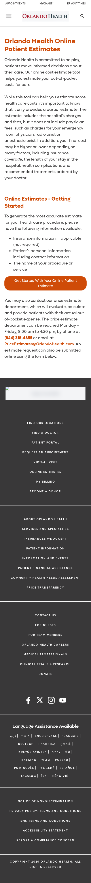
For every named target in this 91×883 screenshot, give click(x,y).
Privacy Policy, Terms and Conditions (45, 811)
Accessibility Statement (45, 830)
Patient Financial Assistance (45, 568)
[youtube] (62, 701)
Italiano (29, 760)
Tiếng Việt (60, 776)
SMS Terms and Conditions (45, 821)
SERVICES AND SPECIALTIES (45, 529)
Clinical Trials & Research (45, 664)
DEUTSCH (26, 744)
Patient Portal (45, 442)
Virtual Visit (45, 462)
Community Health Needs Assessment (45, 578)
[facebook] (28, 701)
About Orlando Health (45, 519)
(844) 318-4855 (18, 337)
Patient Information (45, 548)
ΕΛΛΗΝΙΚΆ (47, 744)
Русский (47, 768)
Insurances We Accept (45, 539)
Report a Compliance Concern (45, 840)
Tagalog (28, 776)
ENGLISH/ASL (46, 736)
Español (67, 768)
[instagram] (51, 701)
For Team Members (45, 635)
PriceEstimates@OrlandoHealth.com (39, 344)
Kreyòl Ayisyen (33, 752)
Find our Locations (45, 423)
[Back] (8, 16)
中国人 (25, 736)
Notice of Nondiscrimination (45, 801)
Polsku (61, 760)
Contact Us (45, 615)
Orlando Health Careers (45, 644)
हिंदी (67, 752)
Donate (46, 674)
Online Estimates (45, 472)
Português (24, 768)
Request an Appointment (45, 452)
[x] (39, 701)
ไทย (44, 776)
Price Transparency (45, 587)
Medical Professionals (45, 654)
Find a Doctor (45, 433)
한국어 (46, 760)
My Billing (45, 481)
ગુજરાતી (65, 744)
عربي (13, 736)
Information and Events (45, 558)
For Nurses (45, 625)
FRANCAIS (70, 736)
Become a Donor (45, 491)
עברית (56, 752)
